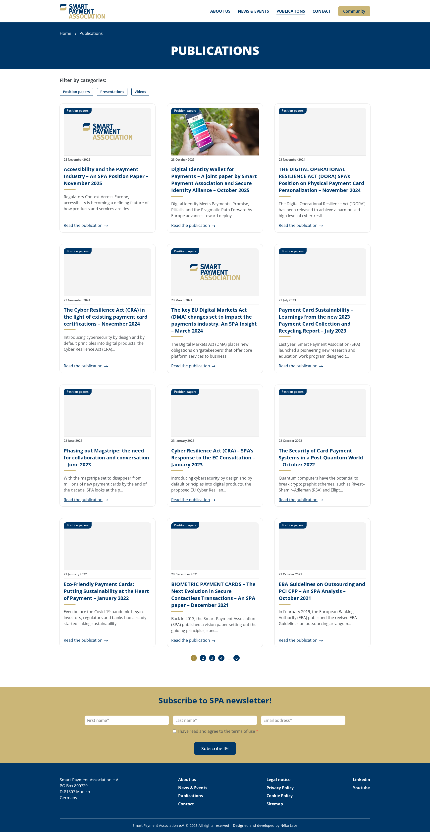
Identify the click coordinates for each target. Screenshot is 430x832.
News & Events (253, 11)
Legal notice (278, 779)
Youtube (361, 787)
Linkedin (361, 779)
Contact (322, 11)
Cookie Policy (280, 795)
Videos (140, 91)
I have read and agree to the (217, 731)
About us (220, 11)
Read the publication (83, 225)
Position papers (76, 91)
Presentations (112, 91)
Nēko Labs (289, 825)
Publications (290, 11)
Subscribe (211, 748)
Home (65, 33)
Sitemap (275, 804)
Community (354, 11)
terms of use (243, 731)
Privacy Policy (280, 787)
